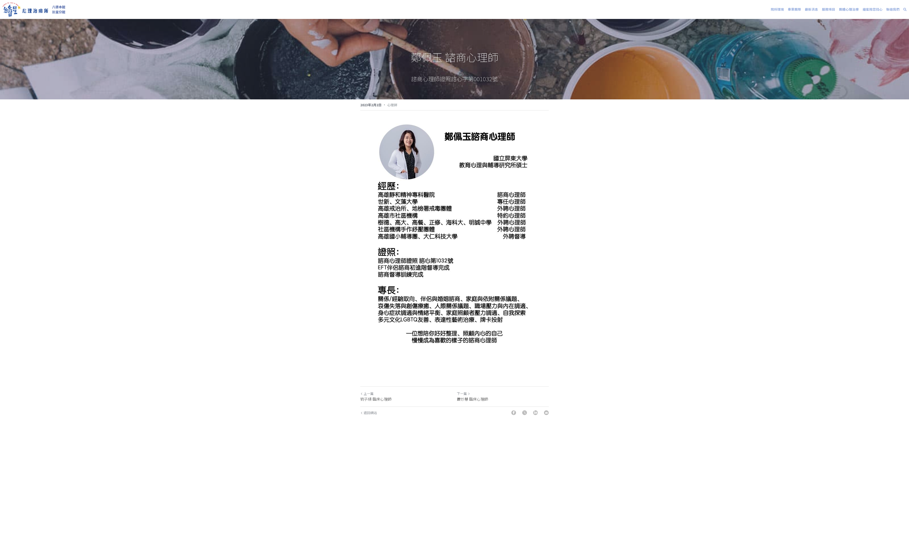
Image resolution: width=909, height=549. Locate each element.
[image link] (25, 9)
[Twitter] (524, 412)
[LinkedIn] (535, 412)
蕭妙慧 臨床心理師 (472, 399)
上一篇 (369, 393)
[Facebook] (513, 412)
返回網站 (370, 412)
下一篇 (462, 393)
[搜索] (905, 9)
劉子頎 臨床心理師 (376, 399)
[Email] (546, 412)
